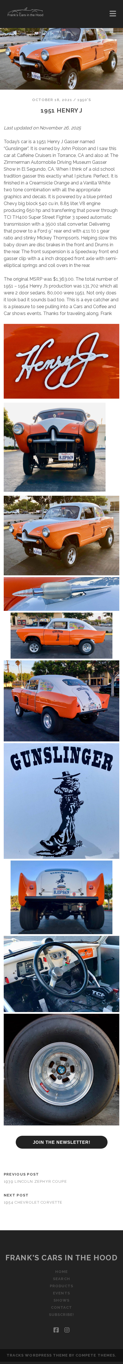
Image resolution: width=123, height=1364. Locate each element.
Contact (61, 1307)
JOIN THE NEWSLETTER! (61, 1142)
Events (61, 1293)
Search (61, 1279)
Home (61, 1271)
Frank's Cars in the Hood (61, 1257)
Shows (61, 1300)
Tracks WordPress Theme (37, 1355)
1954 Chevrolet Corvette (33, 1202)
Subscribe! (61, 1314)
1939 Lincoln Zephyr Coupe (35, 1181)
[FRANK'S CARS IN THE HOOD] (25, 14)
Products (61, 1286)
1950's (84, 100)
